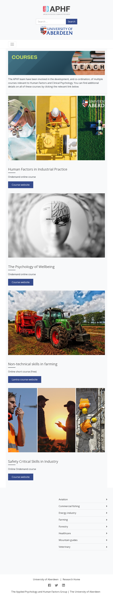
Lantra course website (25, 379)
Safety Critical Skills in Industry (33, 461)
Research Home (71, 579)
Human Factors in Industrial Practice (37, 169)
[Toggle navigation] (12, 44)
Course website (21, 184)
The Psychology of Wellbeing (31, 266)
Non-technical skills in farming (32, 363)
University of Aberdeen (45, 579)
